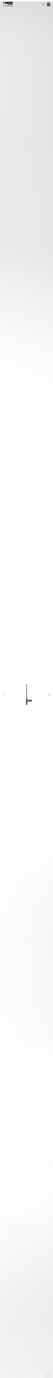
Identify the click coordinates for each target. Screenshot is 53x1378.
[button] (49, 695)
